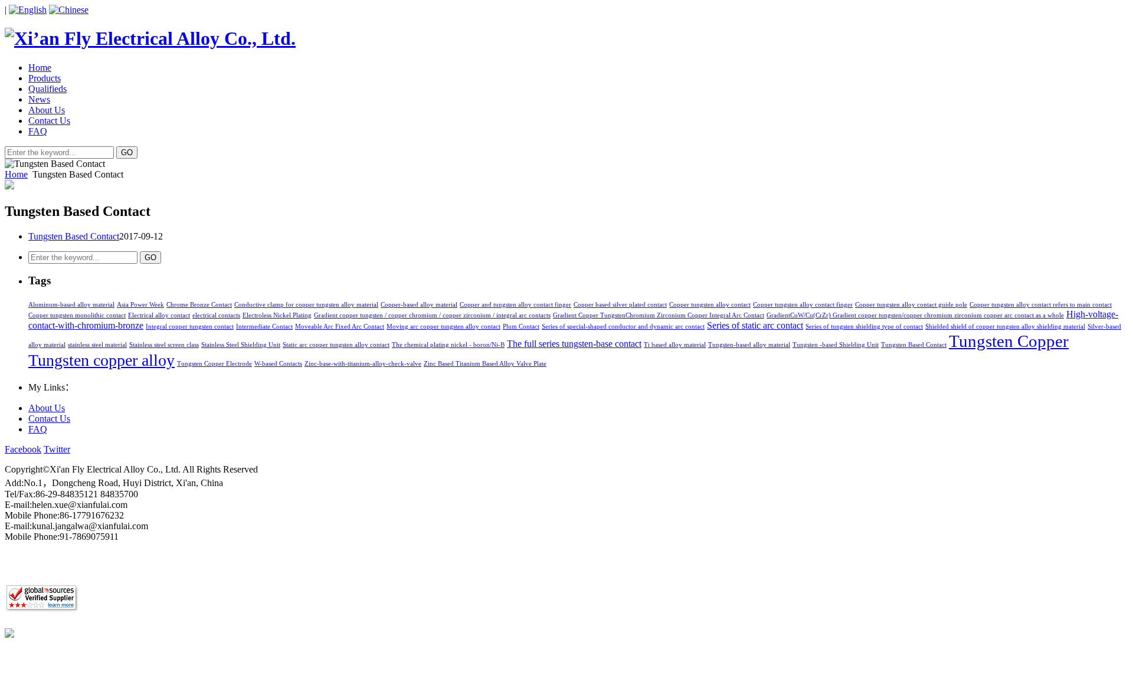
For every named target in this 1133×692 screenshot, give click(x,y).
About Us (46, 110)
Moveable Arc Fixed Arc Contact (339, 326)
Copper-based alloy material (419, 304)
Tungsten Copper (1009, 341)
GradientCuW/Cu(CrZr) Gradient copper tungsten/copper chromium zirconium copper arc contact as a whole (915, 315)
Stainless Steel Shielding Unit (240, 345)
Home (39, 68)
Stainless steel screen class (164, 345)
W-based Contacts (278, 363)
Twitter (57, 449)
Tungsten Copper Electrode (214, 363)
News (39, 99)
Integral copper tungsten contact (190, 326)
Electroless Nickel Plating (277, 315)
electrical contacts (216, 315)
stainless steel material (97, 345)
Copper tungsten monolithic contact (77, 315)
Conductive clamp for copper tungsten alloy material (306, 304)
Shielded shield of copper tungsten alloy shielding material (1005, 326)
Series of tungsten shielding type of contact (864, 326)
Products (44, 78)
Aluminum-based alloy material (71, 304)
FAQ (37, 131)
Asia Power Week (140, 304)
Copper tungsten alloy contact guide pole (911, 304)
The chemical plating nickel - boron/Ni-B (448, 345)
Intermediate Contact (264, 326)
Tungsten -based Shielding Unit (836, 345)
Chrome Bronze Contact (199, 304)
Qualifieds (47, 89)
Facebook (23, 449)
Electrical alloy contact (159, 315)
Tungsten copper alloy (101, 360)
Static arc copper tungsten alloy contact (336, 345)
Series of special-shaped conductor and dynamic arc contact (623, 326)
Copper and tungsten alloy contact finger (515, 304)
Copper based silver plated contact (620, 304)
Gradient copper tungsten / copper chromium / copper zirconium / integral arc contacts (432, 315)
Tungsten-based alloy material (749, 345)
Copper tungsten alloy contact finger (803, 304)
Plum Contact (521, 326)
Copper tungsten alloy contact (710, 304)
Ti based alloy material (675, 345)
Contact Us (49, 121)
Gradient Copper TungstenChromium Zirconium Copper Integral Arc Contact (658, 315)
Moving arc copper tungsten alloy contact (443, 326)
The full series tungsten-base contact (574, 344)
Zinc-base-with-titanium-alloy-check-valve (362, 363)
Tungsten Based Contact (73, 236)
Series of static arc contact (755, 325)
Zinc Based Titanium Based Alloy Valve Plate (485, 363)
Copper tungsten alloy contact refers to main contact (1041, 304)
